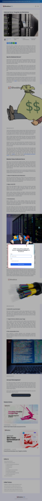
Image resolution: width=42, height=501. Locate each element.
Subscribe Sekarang (21, 264)
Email (11, 258)
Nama (11, 254)
